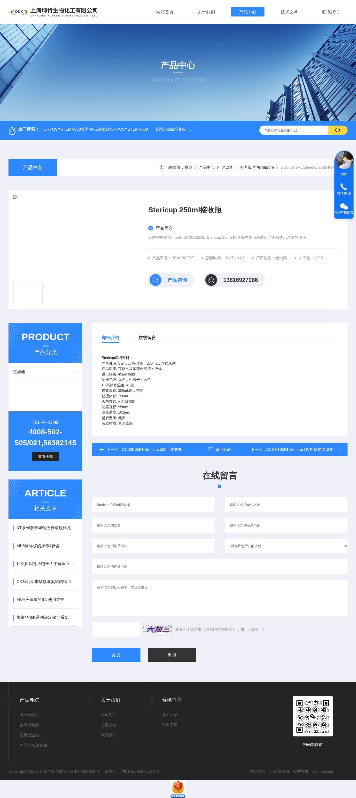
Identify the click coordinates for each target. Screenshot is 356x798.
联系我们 (331, 11)
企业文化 (108, 725)
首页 (188, 167)
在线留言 (147, 337)
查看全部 (45, 457)
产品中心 (247, 11)
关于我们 (206, 11)
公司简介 (108, 715)
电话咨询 (344, 194)
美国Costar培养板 (170, 129)
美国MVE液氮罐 (33, 745)
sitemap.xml (322, 771)
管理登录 (301, 771)
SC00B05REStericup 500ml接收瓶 (152, 449)
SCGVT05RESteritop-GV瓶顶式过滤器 (299, 449)
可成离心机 (29, 715)
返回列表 (223, 449)
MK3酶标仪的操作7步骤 (38, 545)
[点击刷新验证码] (157, 629)
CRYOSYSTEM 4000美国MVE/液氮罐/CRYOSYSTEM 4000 (96, 129)
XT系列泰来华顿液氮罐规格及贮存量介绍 (47, 528)
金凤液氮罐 (29, 725)
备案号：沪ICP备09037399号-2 (132, 771)
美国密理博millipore (257, 167)
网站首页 (165, 11)
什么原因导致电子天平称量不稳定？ (47, 563)
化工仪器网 (279, 771)
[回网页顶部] (344, 176)
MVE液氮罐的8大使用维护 (40, 599)
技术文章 (289, 11)
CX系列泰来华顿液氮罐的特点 (43, 581)
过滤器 (227, 167)
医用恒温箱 (29, 735)
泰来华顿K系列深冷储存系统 (42, 617)
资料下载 (170, 725)
